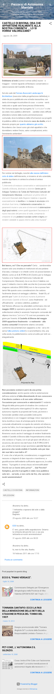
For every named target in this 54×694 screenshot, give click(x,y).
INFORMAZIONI (32, 490)
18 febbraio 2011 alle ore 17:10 (26, 553)
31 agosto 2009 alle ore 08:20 (25, 538)
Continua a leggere (41, 600)
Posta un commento (14, 560)
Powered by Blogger (28, 684)
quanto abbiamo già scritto (31, 124)
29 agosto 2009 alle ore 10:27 (25, 518)
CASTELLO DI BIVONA (12, 490)
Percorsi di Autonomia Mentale (27, 6)
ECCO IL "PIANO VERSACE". (16, 577)
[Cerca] (50, 5)
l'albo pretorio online (16, 331)
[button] (50, 24)
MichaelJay (33, 689)
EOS (14, 526)
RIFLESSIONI (8, 495)
